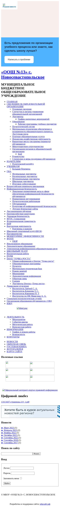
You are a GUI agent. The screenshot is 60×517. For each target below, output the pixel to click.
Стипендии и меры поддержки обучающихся (33, 159)
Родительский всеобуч (23, 164)
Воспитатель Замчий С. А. (25, 288)
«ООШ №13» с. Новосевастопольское (23, 74)
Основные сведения (21, 109)
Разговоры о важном (22, 229)
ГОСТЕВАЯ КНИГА (17, 346)
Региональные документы (24, 176)
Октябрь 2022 (10, 435)
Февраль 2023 (11, 430)
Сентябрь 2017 (11, 443)
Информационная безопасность (22, 189)
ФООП (10, 239)
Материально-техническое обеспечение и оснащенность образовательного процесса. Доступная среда (32, 131)
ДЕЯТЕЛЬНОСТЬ (15, 317)
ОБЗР (15, 241)
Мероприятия (18, 319)
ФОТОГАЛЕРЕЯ (15, 349)
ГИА (9, 171)
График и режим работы (23, 332)
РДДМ (10, 256)
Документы (17, 116)
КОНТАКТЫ (13, 337)
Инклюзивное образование (20, 244)
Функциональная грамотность (21, 221)
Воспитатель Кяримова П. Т (25, 293)
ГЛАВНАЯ (12, 101)
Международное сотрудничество (28, 146)
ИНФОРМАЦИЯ (15, 329)
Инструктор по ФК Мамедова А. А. (29, 296)
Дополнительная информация (26, 276)
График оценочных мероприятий (33, 119)
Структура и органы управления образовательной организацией (27, 112)
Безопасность (18, 334)
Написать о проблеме (19, 59)
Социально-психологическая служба (24, 298)
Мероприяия (18, 273)
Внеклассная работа (21, 327)
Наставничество (14, 234)
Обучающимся (19, 204)
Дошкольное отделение (18, 286)
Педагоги (16, 266)
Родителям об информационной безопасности (34, 206)
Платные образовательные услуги (28, 136)
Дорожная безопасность (18, 216)
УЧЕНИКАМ (13, 166)
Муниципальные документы (26, 179)
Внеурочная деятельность (19, 226)
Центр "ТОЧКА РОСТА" (19, 258)
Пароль (6, 473)
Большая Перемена (21, 169)
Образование (18, 121)
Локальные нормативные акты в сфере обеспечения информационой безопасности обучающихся (33, 193)
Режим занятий (19, 271)
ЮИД (9, 303)
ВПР (9, 224)
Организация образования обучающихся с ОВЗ (29, 301)
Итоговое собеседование (24, 184)
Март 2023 (9, 428)
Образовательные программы (26, 263)
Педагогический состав (23, 126)
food (20, 154)
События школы (20, 322)
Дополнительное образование (21, 246)
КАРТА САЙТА (14, 351)
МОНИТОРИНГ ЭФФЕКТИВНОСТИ (25, 236)
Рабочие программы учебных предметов (37, 124)
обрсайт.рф (45, 504)
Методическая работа (22, 324)
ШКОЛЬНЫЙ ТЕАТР (17, 251)
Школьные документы (23, 181)
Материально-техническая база (27, 268)
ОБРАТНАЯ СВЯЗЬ (16, 344)
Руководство (18, 156)
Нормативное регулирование (26, 199)
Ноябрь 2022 (10, 433)
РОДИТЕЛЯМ (14, 161)
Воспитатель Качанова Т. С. (25, 291)
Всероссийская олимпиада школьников (25, 186)
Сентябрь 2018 (11, 440)
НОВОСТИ (12, 341)
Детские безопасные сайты (25, 209)
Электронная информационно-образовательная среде (32, 248)
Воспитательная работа (18, 253)
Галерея (16, 281)
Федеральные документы (24, 174)
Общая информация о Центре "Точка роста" (33, 261)
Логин (6, 468)
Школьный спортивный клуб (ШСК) (24, 231)
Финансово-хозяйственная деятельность (31, 139)
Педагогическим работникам (26, 201)
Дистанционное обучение (19, 211)
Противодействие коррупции (21, 214)
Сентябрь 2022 (11, 438)
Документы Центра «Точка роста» (28, 283)
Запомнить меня (11, 478)
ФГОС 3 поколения (16, 219)
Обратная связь (19, 278)
